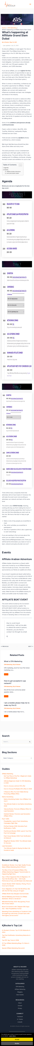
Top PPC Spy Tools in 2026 (10, 940)
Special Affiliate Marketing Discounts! (13, 948)
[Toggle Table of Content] (19, 165)
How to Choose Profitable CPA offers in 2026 (18, 789)
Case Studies (20, 994)
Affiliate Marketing (7, 774)
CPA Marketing (8, 664)
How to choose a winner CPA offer (14, 786)
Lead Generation (7, 846)
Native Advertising (7, 797)
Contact (20, 1005)
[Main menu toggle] (30, 4)
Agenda (6, 167)
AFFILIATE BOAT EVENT (13, 173)
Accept (17, 1039)
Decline (17, 1043)
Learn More (12, 1036)
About (20, 1003)
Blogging (19, 992)
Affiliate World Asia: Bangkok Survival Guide (15, 894)
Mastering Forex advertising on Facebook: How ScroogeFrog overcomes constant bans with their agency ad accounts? (16, 913)
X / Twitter (20, 1019)
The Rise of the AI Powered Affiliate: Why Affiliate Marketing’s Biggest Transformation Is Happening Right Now (16, 872)
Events (6, 169)
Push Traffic (5, 819)
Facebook (20, 1016)
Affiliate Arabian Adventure (13, 171)
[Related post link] (6, 674)
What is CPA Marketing (13, 661)
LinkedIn (20, 1022)
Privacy (20, 1008)
